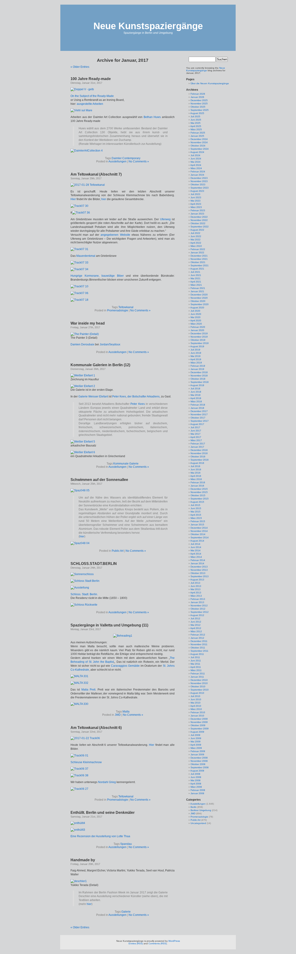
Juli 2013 (195, 583)
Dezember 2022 (199, 217)
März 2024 (196, 168)
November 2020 (199, 298)
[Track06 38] (79, 775)
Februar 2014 (198, 560)
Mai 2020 (195, 317)
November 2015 (199, 492)
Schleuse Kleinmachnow (86, 762)
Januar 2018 (197, 408)
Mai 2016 (195, 472)
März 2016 (196, 479)
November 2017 (199, 414)
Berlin (194, 807)
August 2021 (197, 268)
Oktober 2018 (198, 379)
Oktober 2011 (198, 647)
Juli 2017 (195, 427)
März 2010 (196, 709)
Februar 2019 (198, 366)
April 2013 (195, 592)
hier (103, 199)
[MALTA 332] (79, 683)
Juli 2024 (195, 155)
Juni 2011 (196, 660)
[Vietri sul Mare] (81, 110)
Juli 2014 (195, 544)
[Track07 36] (81, 212)
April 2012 (195, 628)
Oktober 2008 (198, 764)
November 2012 (199, 605)
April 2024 (195, 165)
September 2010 (200, 689)
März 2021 (196, 285)
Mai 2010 (195, 702)
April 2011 (195, 667)
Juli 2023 (195, 194)
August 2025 (197, 113)
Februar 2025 (198, 132)
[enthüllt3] (78, 829)
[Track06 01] (79, 755)
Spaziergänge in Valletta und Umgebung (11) (109, 625)
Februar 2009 (198, 751)
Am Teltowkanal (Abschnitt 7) (96, 174)
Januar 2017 (197, 447)
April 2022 (195, 243)
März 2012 (196, 631)
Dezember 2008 (199, 757)
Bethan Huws (152, 117)
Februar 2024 (198, 171)
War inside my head (88, 323)
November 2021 (199, 259)
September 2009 (200, 728)
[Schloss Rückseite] (84, 604)
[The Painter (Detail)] (85, 334)
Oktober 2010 (198, 686)
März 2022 (196, 246)
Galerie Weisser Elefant (93, 396)
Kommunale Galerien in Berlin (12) (100, 365)
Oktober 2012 (198, 608)
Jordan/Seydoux (110, 344)
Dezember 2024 (199, 139)
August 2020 (197, 307)
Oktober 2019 (198, 340)
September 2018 (200, 382)
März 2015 (196, 518)
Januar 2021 (197, 291)
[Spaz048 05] (80, 490)
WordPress (174, 941)
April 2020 (195, 320)
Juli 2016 (195, 466)
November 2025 (199, 103)
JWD (118, 714)
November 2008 (199, 761)
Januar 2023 (197, 213)
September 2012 (200, 612)
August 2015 (197, 502)
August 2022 (197, 230)
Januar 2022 (197, 252)
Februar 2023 (198, 210)
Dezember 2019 (199, 333)
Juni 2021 (196, 275)
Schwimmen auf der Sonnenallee (99, 480)
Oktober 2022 (198, 223)
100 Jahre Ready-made (91, 79)
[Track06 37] (79, 768)
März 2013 (196, 596)
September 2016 (200, 459)
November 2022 (199, 220)
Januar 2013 (197, 602)
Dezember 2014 (199, 528)
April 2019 (195, 359)
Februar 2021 (198, 288)
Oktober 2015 (198, 495)
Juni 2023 (196, 197)
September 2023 (200, 187)
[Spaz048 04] (80, 543)
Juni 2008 (196, 777)
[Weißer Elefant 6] (83, 452)
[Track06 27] (79, 788)
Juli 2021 (195, 272)
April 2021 (195, 281)
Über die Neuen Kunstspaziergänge (210, 83)
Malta (126, 711)
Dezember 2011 (199, 641)
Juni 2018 (196, 391)
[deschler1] (79, 881)
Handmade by (83, 860)
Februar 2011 (198, 673)
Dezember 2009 (199, 719)
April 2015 (195, 515)
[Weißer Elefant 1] (83, 375)
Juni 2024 (196, 158)
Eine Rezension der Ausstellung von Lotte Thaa (100, 836)
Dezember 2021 (199, 255)
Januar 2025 (197, 136)
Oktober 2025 (198, 106)
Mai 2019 (195, 356)
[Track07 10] (79, 286)
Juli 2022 (195, 233)
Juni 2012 (196, 621)
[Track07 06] (79, 293)
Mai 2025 (195, 123)
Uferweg (165, 219)
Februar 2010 (198, 712)
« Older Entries (80, 66)
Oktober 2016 (198, 456)
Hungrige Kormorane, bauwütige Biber (97, 275)
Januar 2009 (197, 754)
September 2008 (200, 767)
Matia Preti (88, 689)
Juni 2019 (196, 353)
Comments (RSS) (157, 943)
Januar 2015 (197, 524)
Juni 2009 (196, 738)
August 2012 (197, 615)
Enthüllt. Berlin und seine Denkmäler (103, 813)
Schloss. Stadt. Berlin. (84, 594)
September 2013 (200, 576)
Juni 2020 (196, 314)
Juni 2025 (196, 119)
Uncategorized (198, 823)
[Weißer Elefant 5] (83, 441)
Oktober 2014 (198, 534)
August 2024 (197, 152)
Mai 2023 (195, 200)
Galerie (126, 911)
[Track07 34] (79, 269)
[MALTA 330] (79, 704)
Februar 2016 (198, 482)
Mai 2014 (195, 550)
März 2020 (196, 323)
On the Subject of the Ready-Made (92, 96)
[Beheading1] (122, 635)
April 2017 (195, 437)
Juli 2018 (195, 388)
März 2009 (196, 748)
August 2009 (197, 732)
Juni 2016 (196, 469)
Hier (73, 199)
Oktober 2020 (198, 301)
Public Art (117, 550)
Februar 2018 (198, 404)
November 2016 (199, 453)
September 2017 (200, 421)
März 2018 (196, 401)
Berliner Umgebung (201, 810)
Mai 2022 (195, 239)
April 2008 (195, 783)
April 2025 (195, 126)
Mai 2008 (195, 780)
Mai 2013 (195, 589)
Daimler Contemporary (126, 158)
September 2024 (200, 149)
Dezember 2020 (199, 294)
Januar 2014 (197, 563)
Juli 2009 (195, 735)
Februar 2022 (198, 249)
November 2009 (199, 722)
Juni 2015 (196, 508)
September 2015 (200, 498)
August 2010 (197, 693)
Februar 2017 (198, 443)
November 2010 (199, 683)
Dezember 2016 (199, 450)
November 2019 (199, 336)
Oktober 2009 (198, 725)
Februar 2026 (198, 94)
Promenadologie (117, 310)
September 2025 (200, 110)
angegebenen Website (115, 234)
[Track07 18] (79, 299)
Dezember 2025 (199, 100)
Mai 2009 (195, 741)
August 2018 (197, 385)
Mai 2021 (195, 278)
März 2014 (196, 557)
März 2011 (196, 670)
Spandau (126, 844)
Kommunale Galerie (126, 463)
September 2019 (200, 343)
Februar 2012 (198, 634)
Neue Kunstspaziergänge (148, 26)
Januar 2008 (197, 793)
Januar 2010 (197, 715)
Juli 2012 (195, 618)
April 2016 (195, 476)
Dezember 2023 (199, 178)
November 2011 (199, 644)
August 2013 (197, 579)
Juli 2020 (195, 311)
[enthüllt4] (78, 823)
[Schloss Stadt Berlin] (85, 580)
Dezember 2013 (199, 566)
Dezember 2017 (199, 411)
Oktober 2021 (198, 262)
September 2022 (200, 226)
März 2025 (196, 129)
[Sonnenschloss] (82, 574)
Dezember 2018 (199, 372)
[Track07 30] (79, 206)
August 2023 (197, 191)
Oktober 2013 (198, 573)
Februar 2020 (198, 327)
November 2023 (199, 181)
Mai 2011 (195, 664)
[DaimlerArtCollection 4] (87, 150)
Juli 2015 (195, 505)
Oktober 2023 (198, 184)
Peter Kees (137, 404)
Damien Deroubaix (82, 344)
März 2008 (196, 787)
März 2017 (196, 440)
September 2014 (200, 537)
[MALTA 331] (79, 676)
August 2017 (197, 424)
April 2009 (195, 744)
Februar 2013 (198, 599)
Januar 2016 (197, 485)
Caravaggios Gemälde (125, 665)
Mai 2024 (195, 162)
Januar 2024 (197, 174)
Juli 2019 (195, 349)
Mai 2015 (195, 511)
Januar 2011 (197, 676)
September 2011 (199, 651)
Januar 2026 (197, 97)
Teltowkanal (125, 307)
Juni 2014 (196, 547)
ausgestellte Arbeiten (90, 103)
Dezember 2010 (199, 680)
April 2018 (195, 398)
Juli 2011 (195, 657)
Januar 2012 (197, 638)
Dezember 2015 (199, 489)
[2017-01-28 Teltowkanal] (88, 184)
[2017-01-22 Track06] (85, 738)
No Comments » (139, 161)
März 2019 (196, 362)
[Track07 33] (79, 262)
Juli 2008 (195, 774)
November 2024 (199, 142)
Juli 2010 (195, 696)
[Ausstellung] (80, 587)
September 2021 (200, 265)
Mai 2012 (195, 625)
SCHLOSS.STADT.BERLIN (94, 564)
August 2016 (197, 463)
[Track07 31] (79, 249)
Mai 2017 (195, 434)
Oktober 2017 (198, 417)
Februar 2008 (198, 790)
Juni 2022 (196, 236)
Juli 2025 (195, 116)
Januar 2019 (197, 369)
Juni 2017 (196, 430)
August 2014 (197, 540)
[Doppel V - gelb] (82, 89)
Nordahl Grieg (107, 782)
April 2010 (195, 706)
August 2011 (197, 654)
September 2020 (200, 304)
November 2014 (199, 531)
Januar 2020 (197, 330)
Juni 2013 (196, 586)
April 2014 (195, 553)
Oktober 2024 (198, 145)
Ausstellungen (117, 161)
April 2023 (195, 204)
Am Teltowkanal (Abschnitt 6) (96, 728)
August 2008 (197, 770)
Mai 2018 (195, 395)
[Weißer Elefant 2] (83, 386)
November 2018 (199, 375)
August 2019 (197, 346)
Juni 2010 (196, 699)
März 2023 (196, 207)
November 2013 (199, 570)
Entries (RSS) (136, 943)
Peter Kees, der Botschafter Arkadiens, (136, 396)
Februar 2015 (198, 521)
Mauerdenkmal (85, 255)
